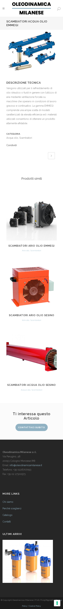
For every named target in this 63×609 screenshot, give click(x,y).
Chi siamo (8, 502)
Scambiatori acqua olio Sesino (31, 384)
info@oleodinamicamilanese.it (26, 465)
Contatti (7, 521)
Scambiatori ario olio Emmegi (31, 245)
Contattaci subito (31, 427)
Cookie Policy (35, 606)
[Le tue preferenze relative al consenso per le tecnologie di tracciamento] (57, 603)
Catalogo (7, 515)
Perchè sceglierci (12, 508)
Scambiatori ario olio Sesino (31, 315)
